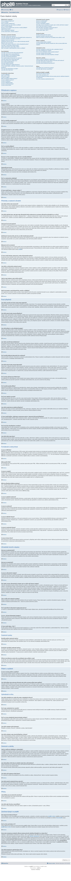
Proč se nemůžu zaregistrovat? (8, 23)
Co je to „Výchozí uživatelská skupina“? (44, 28)
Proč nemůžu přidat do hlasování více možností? (11, 58)
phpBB (20, 249)
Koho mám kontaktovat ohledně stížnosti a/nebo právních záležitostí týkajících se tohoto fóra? (52, 77)
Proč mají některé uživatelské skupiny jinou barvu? (47, 27)
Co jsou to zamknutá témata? (7, 83)
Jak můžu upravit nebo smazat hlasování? (10, 59)
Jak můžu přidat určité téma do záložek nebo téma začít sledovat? (50, 60)
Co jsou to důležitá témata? (7, 82)
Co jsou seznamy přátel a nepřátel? (43, 42)
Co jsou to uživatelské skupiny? (43, 23)
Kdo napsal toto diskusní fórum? (43, 73)
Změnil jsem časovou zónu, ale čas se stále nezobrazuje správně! (15, 41)
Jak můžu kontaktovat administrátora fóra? (45, 78)
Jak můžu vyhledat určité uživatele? (43, 53)
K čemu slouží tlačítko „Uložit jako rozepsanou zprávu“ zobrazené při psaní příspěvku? (17, 66)
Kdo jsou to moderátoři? (41, 22)
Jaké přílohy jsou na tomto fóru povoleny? (45, 67)
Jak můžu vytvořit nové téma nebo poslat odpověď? (12, 52)
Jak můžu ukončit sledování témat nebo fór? (45, 63)
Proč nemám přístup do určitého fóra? (9, 60)
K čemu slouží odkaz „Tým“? (42, 30)
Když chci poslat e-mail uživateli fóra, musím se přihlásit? (13, 48)
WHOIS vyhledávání (34, 836)
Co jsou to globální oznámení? (7, 79)
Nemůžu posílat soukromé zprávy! (43, 34)
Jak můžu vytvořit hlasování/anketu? (9, 56)
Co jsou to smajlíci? (5, 77)
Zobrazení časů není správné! (7, 40)
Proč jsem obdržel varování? (7, 63)
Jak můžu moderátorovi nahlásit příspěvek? (10, 64)
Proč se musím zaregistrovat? (7, 20)
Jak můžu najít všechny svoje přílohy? (44, 69)
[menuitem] (11, 10)
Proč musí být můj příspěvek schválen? (9, 68)
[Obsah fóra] (8, 4)
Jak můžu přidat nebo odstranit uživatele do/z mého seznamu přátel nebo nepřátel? (51, 44)
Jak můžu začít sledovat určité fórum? (44, 61)
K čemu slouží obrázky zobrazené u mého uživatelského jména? (14, 44)
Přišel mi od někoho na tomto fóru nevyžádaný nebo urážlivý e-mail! (50, 37)
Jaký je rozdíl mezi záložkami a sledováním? (45, 59)
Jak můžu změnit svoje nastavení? (8, 36)
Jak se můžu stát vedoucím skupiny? (44, 26)
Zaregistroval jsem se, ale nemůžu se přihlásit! (11, 24)
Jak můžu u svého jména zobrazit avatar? (10, 45)
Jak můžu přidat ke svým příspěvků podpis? (10, 55)
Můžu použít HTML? (5, 75)
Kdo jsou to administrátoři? (41, 20)
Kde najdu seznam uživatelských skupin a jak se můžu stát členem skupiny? (52, 24)
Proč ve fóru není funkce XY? (42, 74)
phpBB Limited (51, 816)
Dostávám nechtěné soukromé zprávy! (44, 36)
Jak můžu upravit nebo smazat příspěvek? (10, 54)
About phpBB (59, 817)
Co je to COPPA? (4, 22)
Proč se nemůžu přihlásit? (6, 26)
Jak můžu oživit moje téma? (7, 69)
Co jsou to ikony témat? (6, 85)
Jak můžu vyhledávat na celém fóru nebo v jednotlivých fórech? (49, 49)
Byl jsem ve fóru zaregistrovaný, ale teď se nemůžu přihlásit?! (14, 27)
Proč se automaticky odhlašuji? (7, 30)
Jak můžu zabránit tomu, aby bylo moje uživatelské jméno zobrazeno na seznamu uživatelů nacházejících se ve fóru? (16, 38)
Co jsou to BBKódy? (5, 74)
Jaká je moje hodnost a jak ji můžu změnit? (10, 46)
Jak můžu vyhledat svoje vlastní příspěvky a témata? (47, 54)
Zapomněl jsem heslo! (5, 28)
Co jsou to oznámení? (5, 81)
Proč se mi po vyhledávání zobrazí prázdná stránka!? (47, 51)
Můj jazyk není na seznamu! (7, 42)
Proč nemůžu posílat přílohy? (7, 62)
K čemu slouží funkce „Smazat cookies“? (10, 31)
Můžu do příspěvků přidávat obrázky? (9, 78)
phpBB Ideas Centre (6, 827)
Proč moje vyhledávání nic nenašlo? (43, 50)
